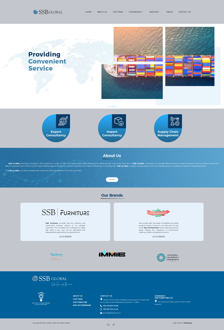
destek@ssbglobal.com (112, 313)
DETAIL (112, 179)
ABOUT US (102, 12)
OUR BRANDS (135, 12)
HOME (88, 12)
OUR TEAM (118, 12)
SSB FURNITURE (80, 302)
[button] (108, 106)
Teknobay (187, 323)
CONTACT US (185, 12)
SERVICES (153, 12)
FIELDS (169, 12)
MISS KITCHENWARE (82, 305)
